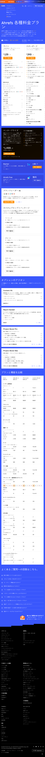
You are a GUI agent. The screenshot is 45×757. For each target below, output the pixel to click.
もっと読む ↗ (6, 169)
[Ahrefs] (3, 5)
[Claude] (12, 485)
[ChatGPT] (4, 485)
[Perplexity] (6, 485)
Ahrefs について (10, 8)
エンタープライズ (11, 14)
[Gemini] (8, 485)
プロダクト (9, 6)
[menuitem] (10, 6)
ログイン (30, 6)
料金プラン (9, 12)
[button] (22, 6)
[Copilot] (10, 485)
